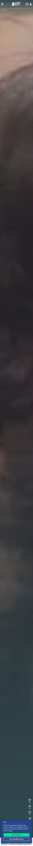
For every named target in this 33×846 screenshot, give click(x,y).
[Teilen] (30, 819)
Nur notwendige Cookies (16, 839)
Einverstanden (16, 835)
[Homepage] (16, 3)
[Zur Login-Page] (31, 4)
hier (11, 831)
